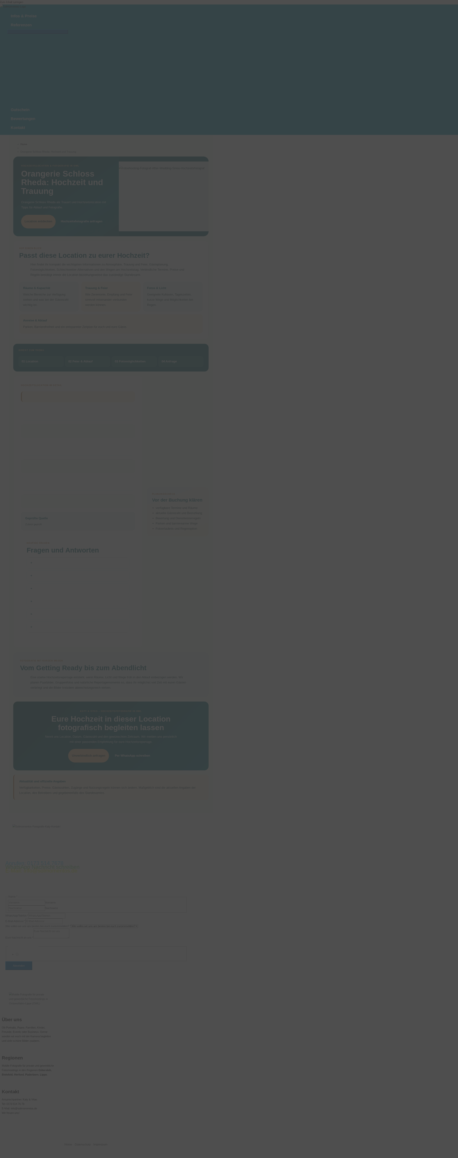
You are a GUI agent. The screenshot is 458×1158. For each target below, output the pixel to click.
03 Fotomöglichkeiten (130, 361)
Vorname (50, 902)
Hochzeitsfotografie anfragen (81, 221)
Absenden (19, 965)
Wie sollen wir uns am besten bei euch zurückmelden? (38, 926)
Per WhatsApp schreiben (132, 755)
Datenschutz (83, 1144)
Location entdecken (38, 221)
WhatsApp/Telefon (16, 915)
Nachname (51, 908)
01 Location (30, 361)
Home (23, 144)
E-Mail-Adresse (15, 921)
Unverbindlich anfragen (88, 755)
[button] (33, 25)
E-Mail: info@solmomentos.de (41, 871)
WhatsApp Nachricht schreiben (42, 867)
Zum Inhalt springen (11, 2)
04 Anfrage (169, 361)
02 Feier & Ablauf (80, 361)
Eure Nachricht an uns (19, 937)
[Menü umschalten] (37, 32)
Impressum (100, 1144)
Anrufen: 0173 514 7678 (34, 863)
